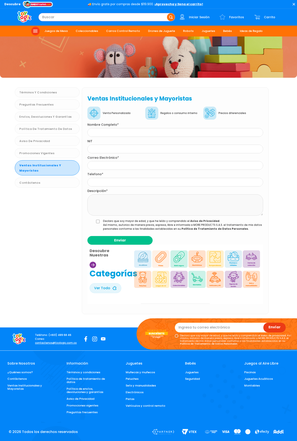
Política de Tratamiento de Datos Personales (215, 229)
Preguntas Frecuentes (36, 104)
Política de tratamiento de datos (45, 129)
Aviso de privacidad (34, 141)
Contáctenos (29, 183)
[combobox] (106, 17)
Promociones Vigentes (36, 153)
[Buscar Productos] (171, 17)
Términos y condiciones (38, 92)
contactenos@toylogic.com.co (56, 343)
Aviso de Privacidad (204, 221)
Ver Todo (102, 288)
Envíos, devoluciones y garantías (45, 117)
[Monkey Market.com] (38, 4)
